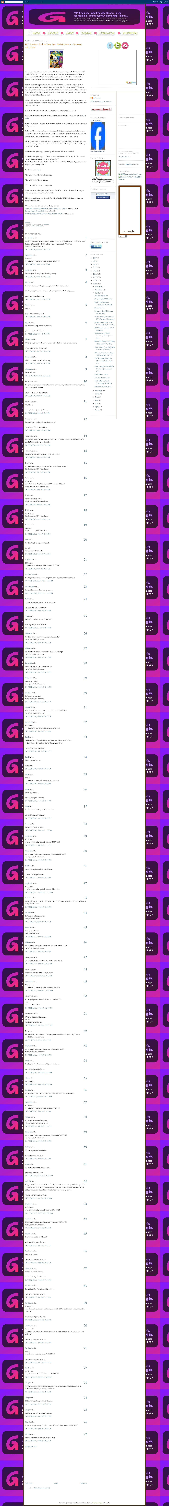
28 (85, 663)
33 (85, 737)
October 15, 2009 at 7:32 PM (38, 1280)
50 (85, 996)
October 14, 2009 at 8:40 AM (38, 1097)
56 (85, 1090)
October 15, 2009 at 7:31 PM (38, 1262)
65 (85, 1233)
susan (27, 1164)
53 (85, 1046)
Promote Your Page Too (98, 151)
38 (85, 824)
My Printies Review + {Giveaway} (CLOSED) (103, 303)
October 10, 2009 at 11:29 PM (39, 830)
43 (85, 898)
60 (85, 1147)
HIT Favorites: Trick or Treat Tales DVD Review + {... (104, 354)
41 (85, 865)
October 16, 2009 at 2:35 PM (38, 1404)
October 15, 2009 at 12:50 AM (39, 1176)
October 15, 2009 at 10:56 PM (39, 1377)
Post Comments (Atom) (42, 1488)
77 (85, 1434)
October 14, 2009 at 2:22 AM (38, 1084)
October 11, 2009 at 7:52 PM (38, 877)
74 (85, 1397)
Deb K (27, 737)
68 (85, 1285)
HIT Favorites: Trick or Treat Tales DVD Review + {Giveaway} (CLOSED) (53, 46)
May (97, 403)
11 (85, 401)
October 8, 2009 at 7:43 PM (38, 445)
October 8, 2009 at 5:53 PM (38, 430)
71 (85, 1348)
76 (85, 1422)
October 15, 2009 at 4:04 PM (38, 1228)
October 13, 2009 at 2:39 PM (38, 1040)
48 (85, 969)
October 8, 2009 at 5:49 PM (38, 363)
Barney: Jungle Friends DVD (34, 211)
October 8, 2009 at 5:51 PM (38, 413)
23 (85, 586)
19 (85, 525)
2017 (95, 258)
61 (85, 1164)
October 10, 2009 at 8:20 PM (38, 751)
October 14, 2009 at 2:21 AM (38, 1072)
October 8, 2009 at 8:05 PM (38, 472)
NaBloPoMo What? (101, 295)
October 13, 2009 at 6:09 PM (38, 1055)
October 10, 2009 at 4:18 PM (38, 657)
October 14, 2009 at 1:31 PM (38, 1111)
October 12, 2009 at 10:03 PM (39, 963)
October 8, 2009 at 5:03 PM (38, 334)
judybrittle (28, 238)
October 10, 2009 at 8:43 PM (38, 769)
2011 (95, 277)
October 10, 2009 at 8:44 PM (38, 783)
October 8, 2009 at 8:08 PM (38, 489)
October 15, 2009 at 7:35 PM (38, 1320)
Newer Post (29, 1483)
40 (85, 851)
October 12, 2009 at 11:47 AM (39, 892)
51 (85, 1013)
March (97, 410)
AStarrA (27, 1117)
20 (85, 539)
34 (85, 757)
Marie (27, 599)
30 (85, 693)
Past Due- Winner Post (102, 377)
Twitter (38, 170)
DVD (33, 226)
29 (85, 678)
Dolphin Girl (29, 574)
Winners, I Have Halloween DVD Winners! (104, 312)
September (99, 390)
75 (85, 1410)
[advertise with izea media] (131, 83)
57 (85, 1102)
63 (85, 1204)
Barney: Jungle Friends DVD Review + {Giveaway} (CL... (104, 368)
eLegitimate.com (124, 157)
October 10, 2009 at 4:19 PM (38, 672)
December (98, 286)
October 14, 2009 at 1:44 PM (38, 1126)
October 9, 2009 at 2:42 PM (38, 569)
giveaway (39, 226)
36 (85, 789)
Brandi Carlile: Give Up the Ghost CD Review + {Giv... (104, 323)
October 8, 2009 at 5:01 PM (38, 299)
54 (85, 1060)
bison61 (28, 865)
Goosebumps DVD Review (103, 299)
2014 (95, 267)
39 (85, 836)
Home (56, 1483)
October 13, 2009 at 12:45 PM (39, 1008)
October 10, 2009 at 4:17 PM (38, 643)
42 (85, 883)
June (97, 400)
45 (85, 927)
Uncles (27, 824)
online (27, 118)
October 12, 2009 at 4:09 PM (38, 951)
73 (85, 1383)
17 (85, 495)
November (98, 290)
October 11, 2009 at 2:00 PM (38, 845)
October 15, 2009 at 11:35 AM (39, 1213)
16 (85, 478)
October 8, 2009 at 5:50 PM (38, 396)
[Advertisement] (43, 1464)
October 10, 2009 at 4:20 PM (38, 702)
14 (85, 451)
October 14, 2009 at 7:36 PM (38, 1158)
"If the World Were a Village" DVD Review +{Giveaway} (104, 317)
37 (85, 806)
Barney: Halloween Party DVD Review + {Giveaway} (105, 348)
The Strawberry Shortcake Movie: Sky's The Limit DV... (103, 360)
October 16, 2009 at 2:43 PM (38, 1441)
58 (85, 1117)
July (96, 397)
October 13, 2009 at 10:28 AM (39, 990)
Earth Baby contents (101, 374)
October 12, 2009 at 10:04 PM (39, 976)
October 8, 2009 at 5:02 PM (38, 316)
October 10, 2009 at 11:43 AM (39, 581)
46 (85, 942)
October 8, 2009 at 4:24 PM (38, 277)
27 (85, 648)
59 (85, 1132)
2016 (95, 261)
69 (85, 1303)
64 (85, 1219)
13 (85, 436)
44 (85, 912)
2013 (95, 271)
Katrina (27, 282)
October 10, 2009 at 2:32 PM (38, 628)
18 (85, 510)
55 (85, 1078)
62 (85, 1181)
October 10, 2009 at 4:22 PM (38, 717)
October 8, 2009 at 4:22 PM (38, 264)
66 (85, 1251)
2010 (95, 280)
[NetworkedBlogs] (103, 194)
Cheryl (27, 1383)
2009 (95, 283)
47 (85, 957)
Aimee (27, 1060)
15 (85, 463)
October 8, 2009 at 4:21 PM (38, 250)
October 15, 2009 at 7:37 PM (38, 1362)
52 (85, 1031)
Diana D (28, 1181)
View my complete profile (101, 101)
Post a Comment (30, 1446)
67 (85, 1268)
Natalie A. (28, 1233)
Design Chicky (98, 1503)
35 (85, 774)
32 (85, 722)
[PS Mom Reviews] (98, 149)
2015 (95, 264)
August (97, 394)
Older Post (83, 1483)
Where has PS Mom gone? (103, 386)
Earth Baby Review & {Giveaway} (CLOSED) (103, 382)
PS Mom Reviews (96, 120)
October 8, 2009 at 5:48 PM (38, 351)
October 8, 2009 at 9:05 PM (38, 554)
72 (85, 1368)
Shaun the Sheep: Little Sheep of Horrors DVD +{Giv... (105, 342)
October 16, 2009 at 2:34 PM (38, 1392)
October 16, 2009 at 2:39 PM (38, 1428)
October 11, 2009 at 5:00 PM (38, 860)
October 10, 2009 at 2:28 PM (38, 610)
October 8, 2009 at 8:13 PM (38, 534)
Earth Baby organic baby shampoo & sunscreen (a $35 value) (45, 208)
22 (85, 574)
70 (85, 1325)
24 (85, 599)
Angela (27, 1147)
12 (85, 419)
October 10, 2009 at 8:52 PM (38, 818)
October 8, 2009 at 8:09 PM (38, 504)
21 (85, 559)
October (98, 293)
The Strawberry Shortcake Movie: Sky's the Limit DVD (43, 213)
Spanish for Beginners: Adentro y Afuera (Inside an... (104, 335)
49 (85, 981)
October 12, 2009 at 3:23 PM (38, 907)
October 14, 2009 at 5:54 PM (38, 1141)
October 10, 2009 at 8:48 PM (38, 801)
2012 (95, 274)
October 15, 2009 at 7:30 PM (38, 1245)
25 (85, 616)
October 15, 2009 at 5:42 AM (38, 1198)
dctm (26, 539)
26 (85, 633)
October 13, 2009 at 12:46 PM (39, 1025)
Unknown (28, 339)
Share (27, 222)
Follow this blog (103, 197)
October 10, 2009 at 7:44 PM (38, 731)
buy (83, 115)
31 (85, 707)
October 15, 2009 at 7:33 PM (38, 1297)
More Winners (99, 308)
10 (85, 381)
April (97, 406)
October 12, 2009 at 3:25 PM (38, 936)
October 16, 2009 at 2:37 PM (38, 1416)
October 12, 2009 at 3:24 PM (38, 922)
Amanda (28, 898)
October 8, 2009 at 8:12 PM (38, 519)
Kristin (27, 1090)
